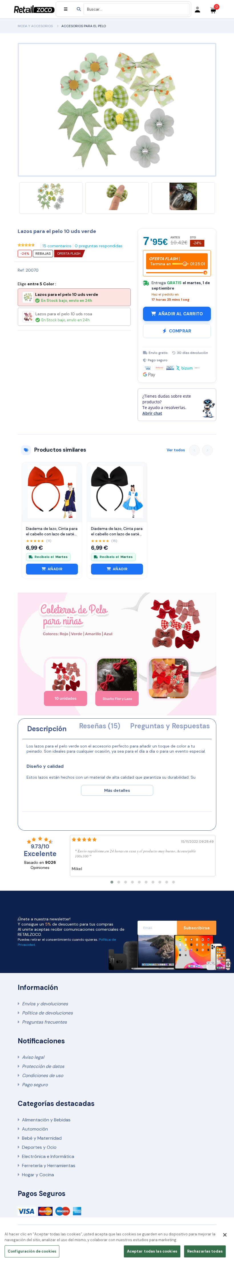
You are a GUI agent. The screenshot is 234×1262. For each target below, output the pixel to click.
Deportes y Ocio (39, 1147)
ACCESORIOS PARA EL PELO (83, 26)
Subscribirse (196, 927)
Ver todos (176, 450)
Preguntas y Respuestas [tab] (170, 725)
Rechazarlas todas (205, 1251)
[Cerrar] (225, 1235)
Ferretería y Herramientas (48, 1166)
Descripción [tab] (46, 728)
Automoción (35, 1129)
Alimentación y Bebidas (46, 1120)
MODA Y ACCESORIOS (35, 26)
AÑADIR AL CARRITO (180, 314)
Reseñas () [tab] (99, 725)
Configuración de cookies (32, 1251)
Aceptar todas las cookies (152, 1251)
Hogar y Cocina (38, 1175)
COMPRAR (180, 331)
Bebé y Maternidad (42, 1138)
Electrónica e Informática (48, 1156)
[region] (117, 1244)
